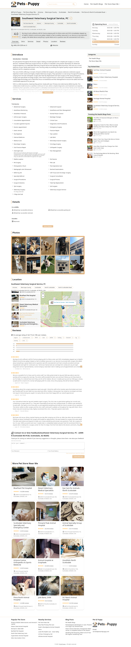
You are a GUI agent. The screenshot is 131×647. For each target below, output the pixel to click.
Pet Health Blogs (96, 4)
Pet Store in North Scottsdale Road (93, 12)
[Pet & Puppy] (25, 4)
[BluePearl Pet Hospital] (23, 476)
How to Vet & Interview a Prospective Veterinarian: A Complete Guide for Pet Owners (78, 629)
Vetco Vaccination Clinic (18, 638)
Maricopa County (51, 12)
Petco (100, 85)
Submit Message (78, 456)
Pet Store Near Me (112, 4)
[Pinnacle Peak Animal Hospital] (48, 511)
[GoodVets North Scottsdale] (72, 548)
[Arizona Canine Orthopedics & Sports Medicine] (23, 548)
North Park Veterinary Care (19, 633)
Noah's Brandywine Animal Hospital (49, 627)
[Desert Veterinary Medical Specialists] (48, 476)
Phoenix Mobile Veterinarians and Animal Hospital (24, 623)
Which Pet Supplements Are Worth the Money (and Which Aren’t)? (104, 133)
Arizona (40, 12)
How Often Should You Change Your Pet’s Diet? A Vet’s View (105, 148)
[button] (63, 307)
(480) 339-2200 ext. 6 (20, 45)
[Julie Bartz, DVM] (48, 585)
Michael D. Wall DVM (17, 629)
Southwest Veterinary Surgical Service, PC (25, 14)
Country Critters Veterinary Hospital (105, 78)
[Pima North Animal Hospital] (23, 585)
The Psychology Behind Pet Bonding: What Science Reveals (106, 155)
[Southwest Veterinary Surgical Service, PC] (16, 22)
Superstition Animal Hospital (19, 635)
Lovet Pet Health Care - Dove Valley (48, 632)
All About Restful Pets (100, 93)
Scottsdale (62, 12)
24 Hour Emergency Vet (45, 634)
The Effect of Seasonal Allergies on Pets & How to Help (105, 119)
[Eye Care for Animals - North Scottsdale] (72, 476)
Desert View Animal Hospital (19, 626)
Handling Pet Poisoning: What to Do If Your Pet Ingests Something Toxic (78, 633)
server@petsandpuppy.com (101, 631)
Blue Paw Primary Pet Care (46, 625)
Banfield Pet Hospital (17, 631)
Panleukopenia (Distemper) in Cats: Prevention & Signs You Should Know (79, 625)
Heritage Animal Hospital (101, 100)
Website (55, 45)
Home (86, 4)
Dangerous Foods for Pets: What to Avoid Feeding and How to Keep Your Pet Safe (105, 126)
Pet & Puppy (17, 12)
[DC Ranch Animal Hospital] (72, 585)
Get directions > (51, 290)
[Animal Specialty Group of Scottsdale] (72, 511)
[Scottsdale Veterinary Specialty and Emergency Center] (23, 511)
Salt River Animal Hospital (102, 71)
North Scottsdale (73, 12)
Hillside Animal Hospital (45, 636)
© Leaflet (66, 326)
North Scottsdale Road (29, 26)
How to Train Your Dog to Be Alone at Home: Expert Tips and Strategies (106, 140)
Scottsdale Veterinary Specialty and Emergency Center (61, 302)
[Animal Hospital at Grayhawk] (48, 548)
